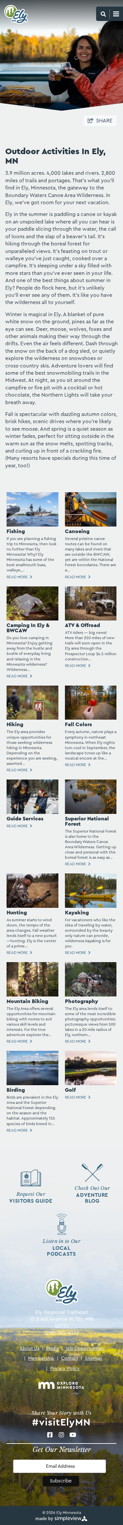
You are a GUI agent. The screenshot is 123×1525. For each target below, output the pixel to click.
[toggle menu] (109, 14)
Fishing (16, 531)
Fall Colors (78, 724)
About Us (29, 1348)
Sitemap (91, 1358)
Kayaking (77, 912)
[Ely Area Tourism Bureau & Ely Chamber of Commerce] (14, 14)
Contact (67, 1358)
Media (50, 1348)
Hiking (15, 724)
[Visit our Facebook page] (50, 1435)
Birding (16, 1090)
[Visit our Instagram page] (61, 1435)
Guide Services (25, 818)
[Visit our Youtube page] (73, 1435)
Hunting (17, 912)
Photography (81, 1001)
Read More (17, 577)
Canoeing (77, 531)
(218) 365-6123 (61, 1333)
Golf (70, 1090)
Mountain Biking (27, 1001)
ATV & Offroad (82, 625)
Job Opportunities (82, 1348)
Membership (39, 1358)
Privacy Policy (63, 1368)
